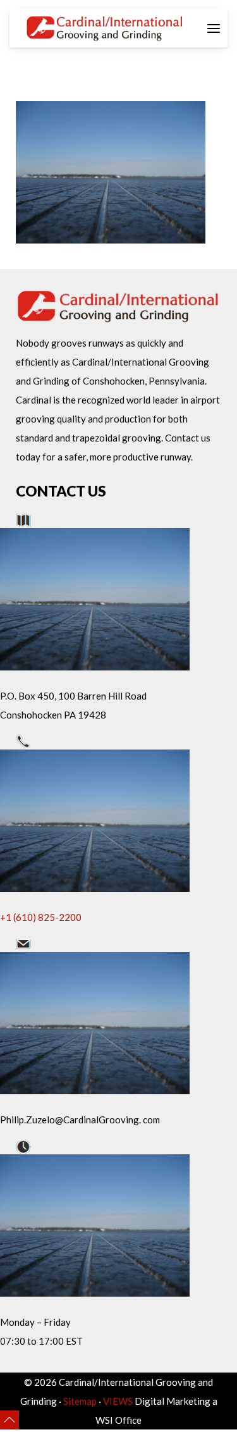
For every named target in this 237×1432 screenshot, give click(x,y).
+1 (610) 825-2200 (41, 917)
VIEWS (118, 1401)
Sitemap (80, 1401)
